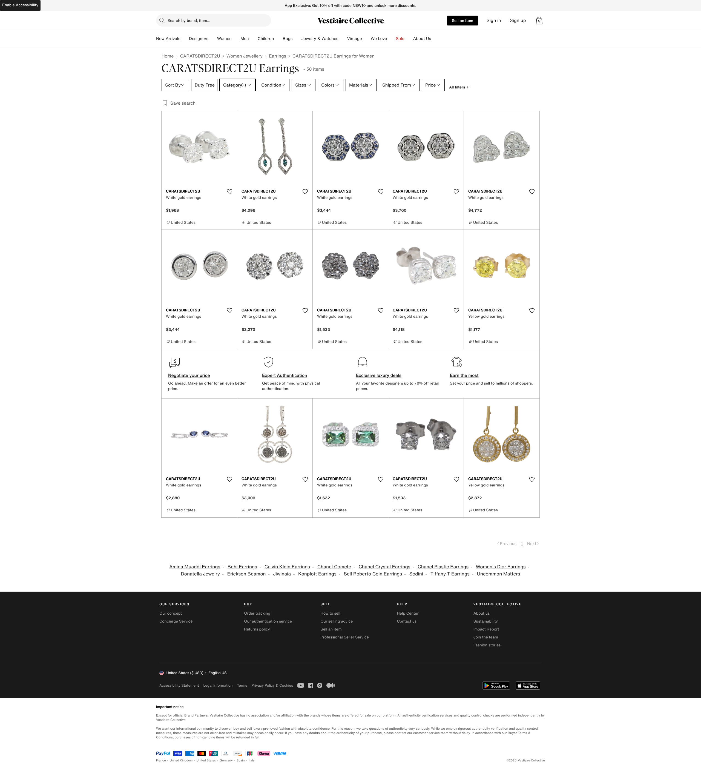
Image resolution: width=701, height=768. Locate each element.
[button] (539, 20)
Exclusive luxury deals (378, 375)
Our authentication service (268, 621)
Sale (400, 39)
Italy (252, 760)
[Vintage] (366, 38)
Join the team (485, 637)
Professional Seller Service (344, 637)
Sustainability (485, 621)
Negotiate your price (189, 375)
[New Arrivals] (184, 38)
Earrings (277, 56)
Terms (242, 685)
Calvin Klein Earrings (287, 566)
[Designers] (213, 38)
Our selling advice (336, 621)
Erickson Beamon (246, 574)
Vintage (354, 39)
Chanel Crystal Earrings (384, 566)
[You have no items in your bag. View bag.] (539, 20)
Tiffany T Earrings (450, 574)
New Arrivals (168, 39)
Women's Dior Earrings (501, 566)
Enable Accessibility (20, 5)
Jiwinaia (282, 574)
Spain (241, 760)
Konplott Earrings (317, 574)
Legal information (217, 685)
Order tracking (257, 613)
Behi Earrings (242, 566)
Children (266, 39)
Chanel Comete (334, 566)
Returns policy (257, 629)
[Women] (236, 38)
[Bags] (297, 38)
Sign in (494, 20)
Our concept (170, 613)
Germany (226, 760)
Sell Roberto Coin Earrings (373, 574)
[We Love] (391, 38)
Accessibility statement (179, 685)
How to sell (330, 613)
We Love (379, 39)
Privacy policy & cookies (272, 685)
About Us (422, 39)
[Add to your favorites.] (229, 191)
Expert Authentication (284, 375)
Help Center (408, 613)
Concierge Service (176, 621)
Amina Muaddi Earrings (194, 566)
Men (244, 39)
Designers (198, 39)
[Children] (278, 38)
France (161, 760)
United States (206, 760)
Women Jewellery (244, 56)
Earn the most (464, 375)
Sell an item (462, 20)
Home (168, 56)
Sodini (416, 574)
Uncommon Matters (498, 574)
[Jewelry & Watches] (342, 38)
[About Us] (435, 38)
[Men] (253, 38)
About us (481, 613)
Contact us (407, 621)
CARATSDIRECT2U (200, 56)
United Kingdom (181, 760)
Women (224, 39)
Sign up (518, 20)
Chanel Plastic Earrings (443, 566)
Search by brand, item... (189, 20)
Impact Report (486, 629)
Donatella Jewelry (200, 574)
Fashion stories (487, 645)
